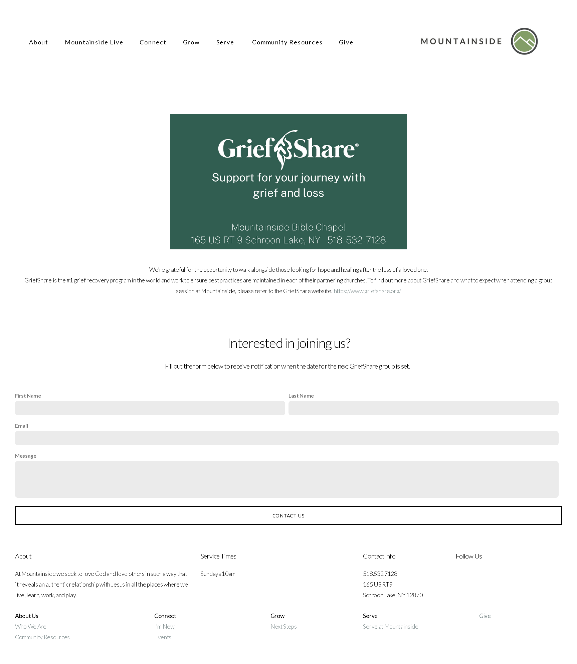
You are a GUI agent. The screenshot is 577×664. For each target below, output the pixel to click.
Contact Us (288, 515)
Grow (192, 42)
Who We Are (30, 626)
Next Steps (283, 626)
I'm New (164, 626)
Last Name (301, 395)
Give (346, 42)
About (39, 42)
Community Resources (288, 42)
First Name (28, 395)
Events (162, 637)
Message (25, 455)
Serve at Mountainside (390, 626)
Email (21, 425)
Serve (227, 42)
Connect (154, 42)
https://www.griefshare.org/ (367, 290)
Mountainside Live (95, 42)
